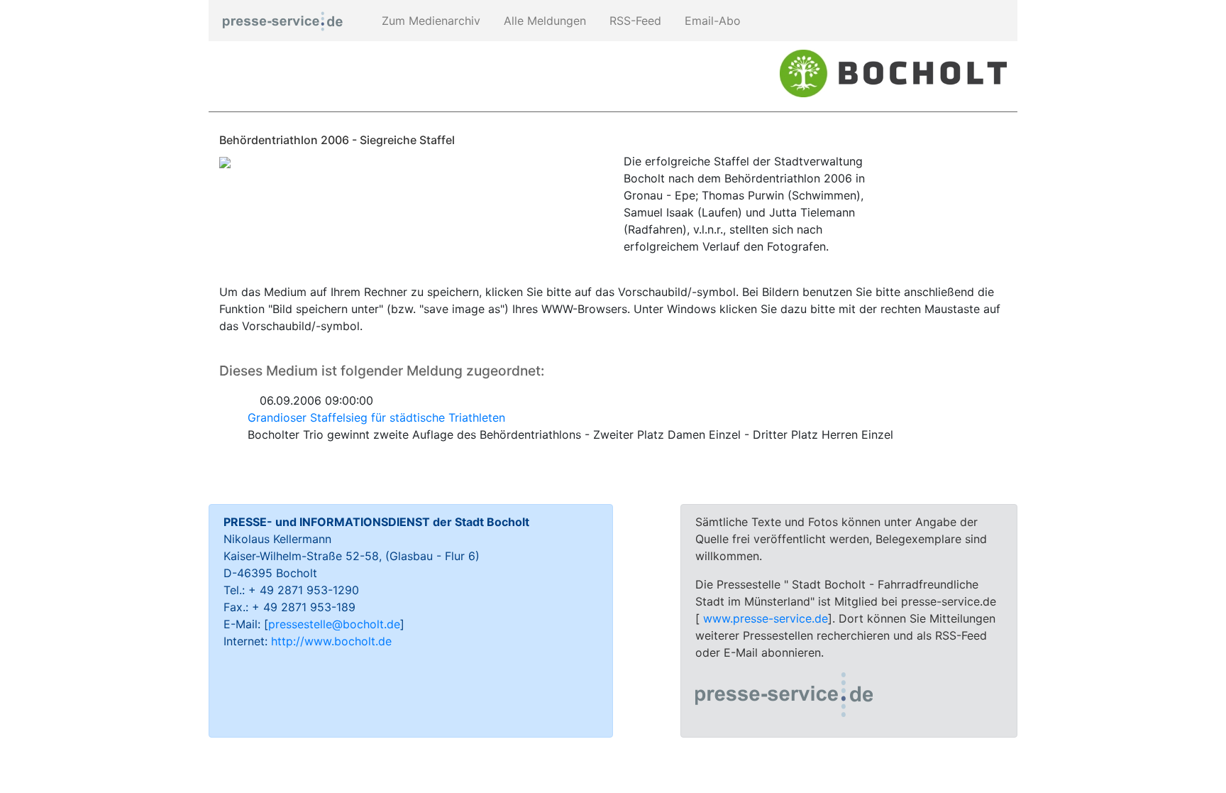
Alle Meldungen (543, 20)
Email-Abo (711, 20)
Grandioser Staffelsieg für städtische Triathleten (376, 417)
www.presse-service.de (765, 618)
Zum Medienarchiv (429, 20)
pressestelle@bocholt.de (334, 624)
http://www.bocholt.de (331, 641)
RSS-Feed (633, 20)
